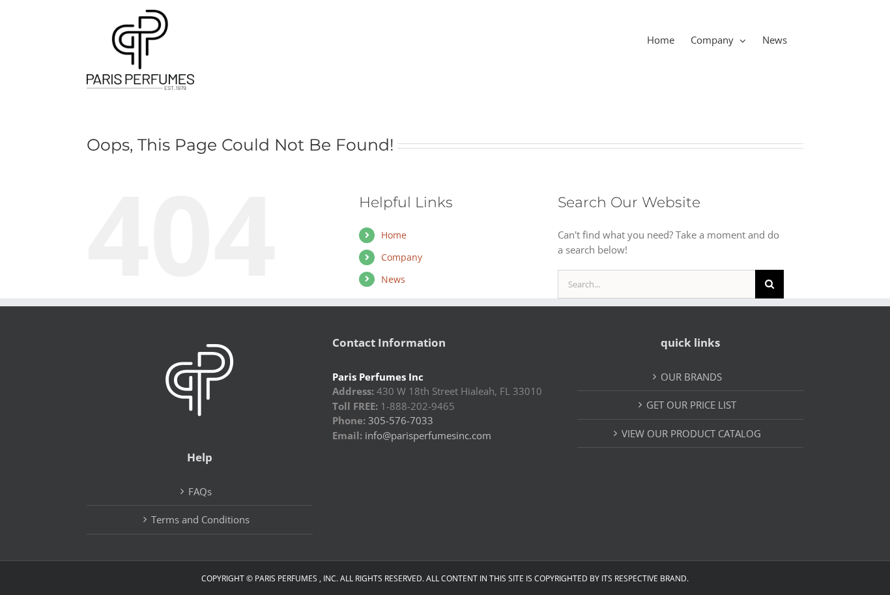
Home (394, 235)
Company (401, 257)
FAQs (200, 491)
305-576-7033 (400, 420)
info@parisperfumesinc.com (428, 435)
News (393, 279)
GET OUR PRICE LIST (691, 404)
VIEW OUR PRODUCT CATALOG (691, 433)
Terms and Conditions (200, 519)
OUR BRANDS (691, 376)
